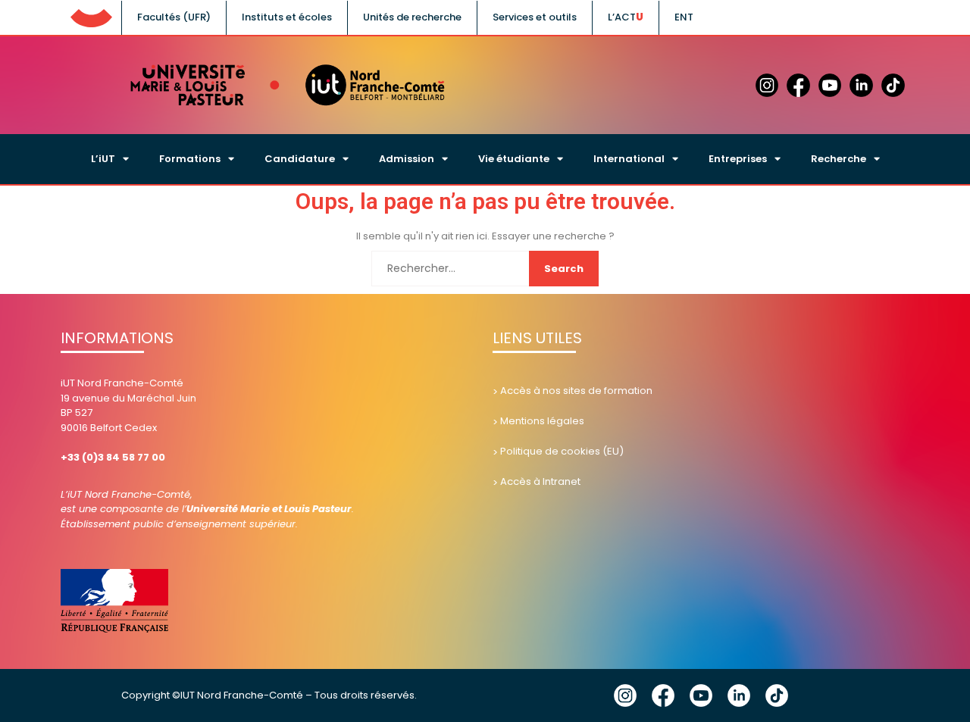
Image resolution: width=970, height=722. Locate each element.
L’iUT (103, 159)
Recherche (838, 159)
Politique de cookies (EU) (562, 451)
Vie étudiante (513, 159)
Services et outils (535, 17)
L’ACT (622, 17)
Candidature (299, 159)
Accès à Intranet (540, 481)
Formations (190, 159)
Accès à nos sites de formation (576, 390)
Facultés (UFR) (174, 17)
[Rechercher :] (485, 268)
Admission (406, 159)
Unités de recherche (412, 17)
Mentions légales (542, 421)
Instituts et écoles (287, 17)
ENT (683, 17)
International (629, 159)
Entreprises (738, 159)
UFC (91, 15)
